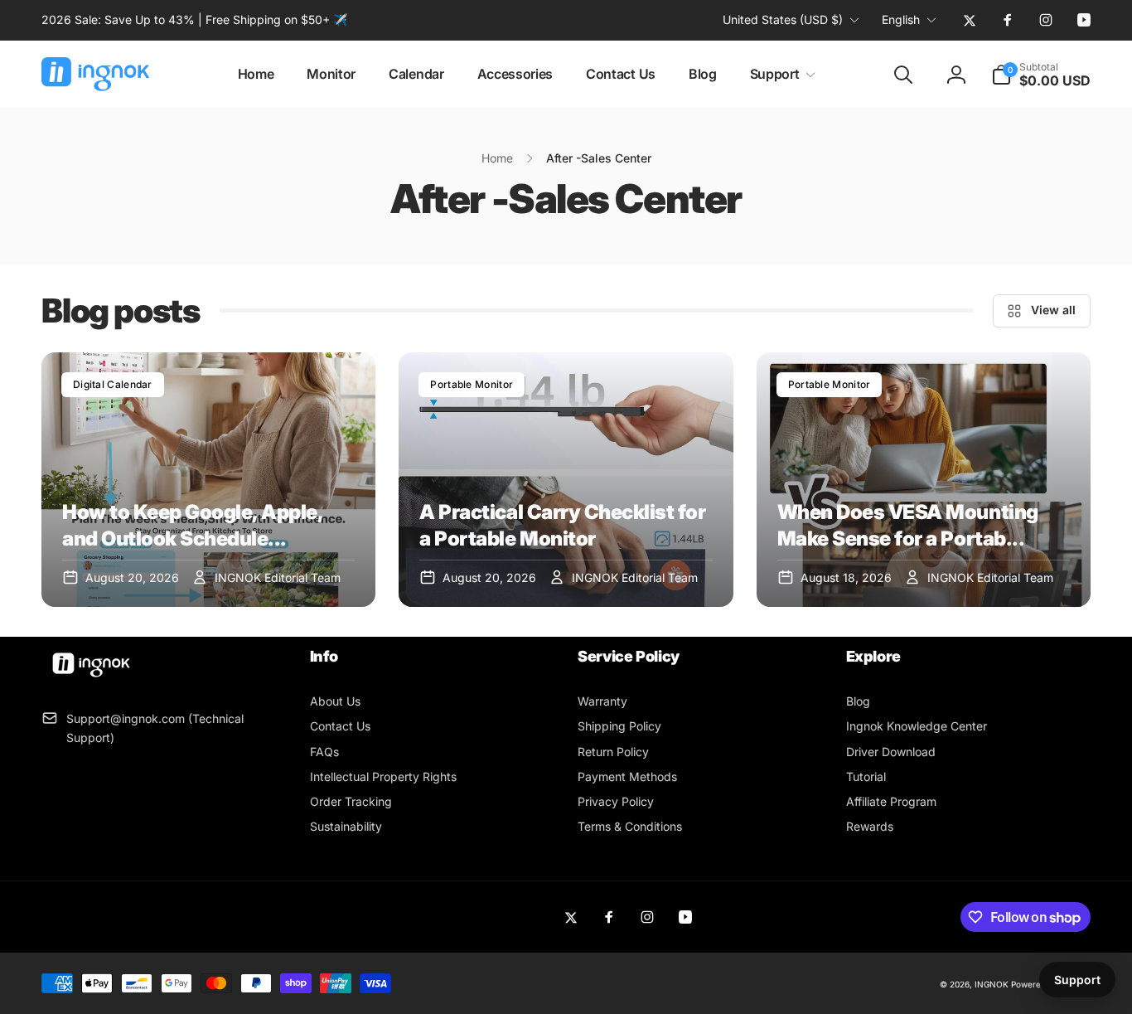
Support (1077, 980)
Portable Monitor (471, 384)
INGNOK (992, 984)
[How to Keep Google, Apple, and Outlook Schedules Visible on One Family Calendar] (208, 479)
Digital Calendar (112, 384)
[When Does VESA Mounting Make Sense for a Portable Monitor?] (924, 479)
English (901, 19)
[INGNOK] (91, 678)
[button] (780, 74)
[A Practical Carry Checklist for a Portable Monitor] (566, 479)
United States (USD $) (783, 19)
